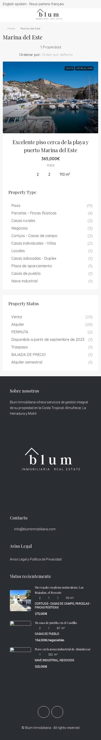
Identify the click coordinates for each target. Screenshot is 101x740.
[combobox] (61, 55)
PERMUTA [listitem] (19, 332)
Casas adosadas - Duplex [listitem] (33, 258)
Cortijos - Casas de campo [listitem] (34, 235)
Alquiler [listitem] (17, 324)
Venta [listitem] (16, 316)
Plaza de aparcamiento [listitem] (31, 265)
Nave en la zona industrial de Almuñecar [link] (63, 649)
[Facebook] (44, 712)
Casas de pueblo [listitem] (26, 273)
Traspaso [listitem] (19, 347)
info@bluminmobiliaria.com (35, 529)
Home (11, 28)
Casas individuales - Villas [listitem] (33, 243)
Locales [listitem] (18, 250)
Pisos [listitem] (15, 205)
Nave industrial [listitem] (24, 281)
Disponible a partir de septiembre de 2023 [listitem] (47, 339)
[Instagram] (57, 712)
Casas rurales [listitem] (23, 220)
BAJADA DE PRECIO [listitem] (28, 354)
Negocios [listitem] (19, 228)
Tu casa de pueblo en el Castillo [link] (56, 623)
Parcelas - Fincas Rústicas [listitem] (34, 213)
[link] (50, 98)
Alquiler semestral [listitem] (26, 362)
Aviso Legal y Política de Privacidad (36, 559)
